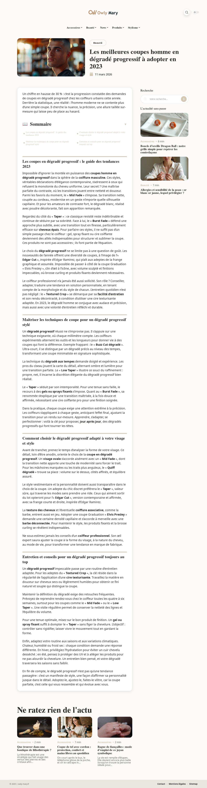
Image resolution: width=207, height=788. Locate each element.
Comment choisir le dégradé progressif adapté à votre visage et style (102, 133)
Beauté (97, 42)
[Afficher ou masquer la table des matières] (89, 124)
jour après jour (90, 422)
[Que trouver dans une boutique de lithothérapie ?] (34, 727)
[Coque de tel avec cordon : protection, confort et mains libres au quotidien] (74, 727)
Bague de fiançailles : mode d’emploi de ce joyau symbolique (115, 750)
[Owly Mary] (103, 12)
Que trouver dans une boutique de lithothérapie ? (34, 748)
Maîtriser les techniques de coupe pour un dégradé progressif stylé (47, 143)
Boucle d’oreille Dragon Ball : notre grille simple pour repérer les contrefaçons (163, 149)
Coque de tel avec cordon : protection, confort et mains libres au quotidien (74, 750)
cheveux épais (49, 230)
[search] (187, 12)
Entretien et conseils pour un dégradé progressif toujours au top (99, 143)
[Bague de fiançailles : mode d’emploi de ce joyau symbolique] (115, 727)
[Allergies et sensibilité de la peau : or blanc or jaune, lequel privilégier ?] (164, 169)
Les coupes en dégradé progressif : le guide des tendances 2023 (46, 133)
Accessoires (24, 742)
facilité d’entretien (111, 294)
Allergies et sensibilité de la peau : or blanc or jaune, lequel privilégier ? (163, 191)
